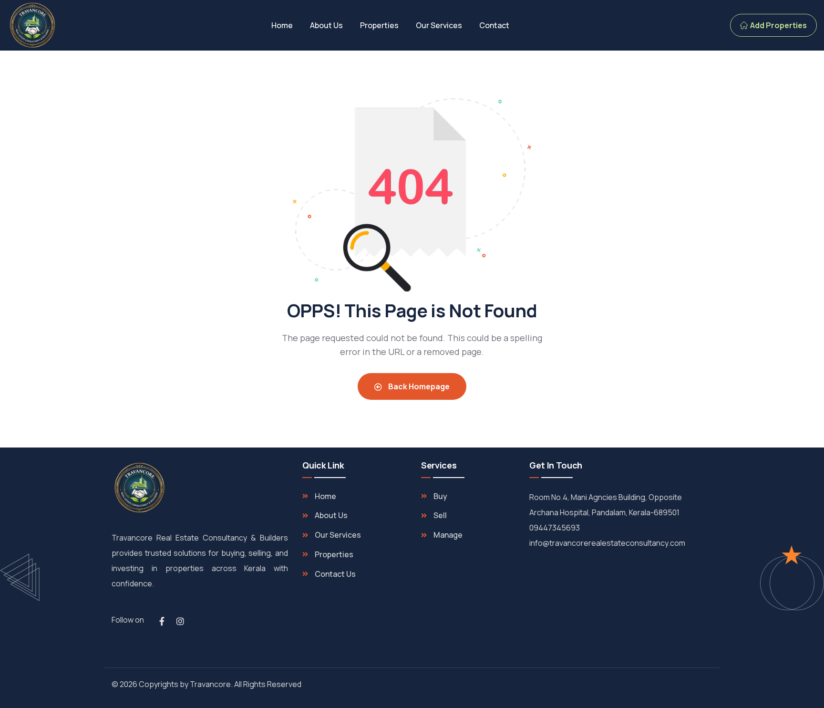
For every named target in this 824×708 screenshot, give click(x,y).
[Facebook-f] (162, 621)
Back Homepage (418, 386)
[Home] (32, 25)
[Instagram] (180, 621)
